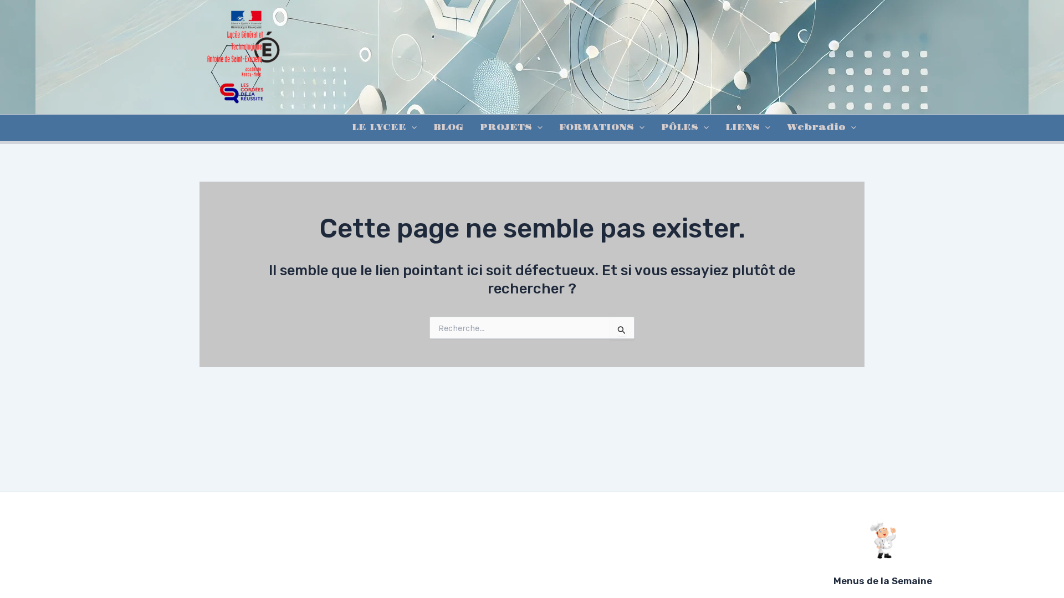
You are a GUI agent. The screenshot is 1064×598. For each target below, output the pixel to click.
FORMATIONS (596, 127)
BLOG (448, 127)
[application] (411, 128)
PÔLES (679, 127)
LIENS (742, 127)
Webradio (816, 127)
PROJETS (506, 127)
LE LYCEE (379, 127)
